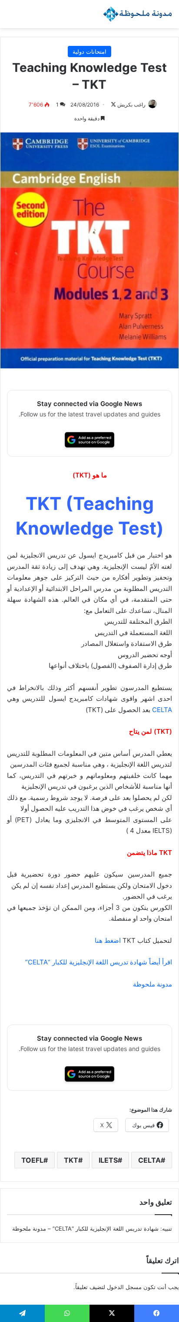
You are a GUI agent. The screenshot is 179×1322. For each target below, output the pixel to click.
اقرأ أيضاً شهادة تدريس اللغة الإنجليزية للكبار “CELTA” (98, 962)
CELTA (161, 710)
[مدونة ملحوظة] (137, 14)
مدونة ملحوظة (60, 610)
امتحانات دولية (89, 51)
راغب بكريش (131, 104)
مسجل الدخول (124, 1286)
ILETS (108, 1160)
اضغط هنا (108, 940)
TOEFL (32, 1160)
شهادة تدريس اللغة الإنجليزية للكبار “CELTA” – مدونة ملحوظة (85, 1228)
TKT (71, 1160)
